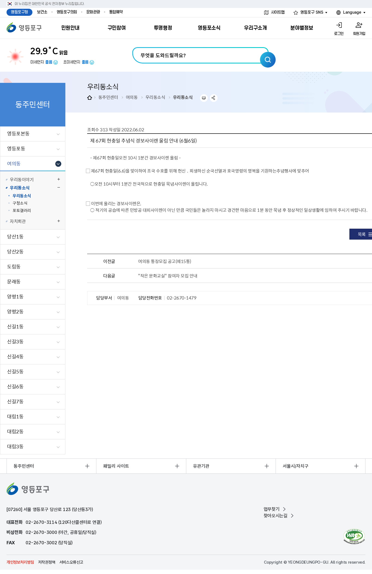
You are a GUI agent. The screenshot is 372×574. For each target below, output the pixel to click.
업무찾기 (271, 509)
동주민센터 (108, 97)
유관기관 (201, 466)
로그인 (339, 34)
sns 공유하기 (214, 98)
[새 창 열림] (354, 536)
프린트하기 (204, 98)
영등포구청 (19, 12)
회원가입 (359, 34)
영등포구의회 (67, 12)
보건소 (42, 12)
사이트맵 (278, 12)
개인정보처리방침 (20, 562)
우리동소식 (155, 97)
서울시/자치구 (296, 466)
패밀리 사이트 (116, 466)
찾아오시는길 (276, 515)
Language (352, 12)
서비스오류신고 (71, 562)
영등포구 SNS (311, 12)
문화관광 (93, 12)
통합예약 (116, 12)
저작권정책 (46, 562)
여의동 (132, 97)
